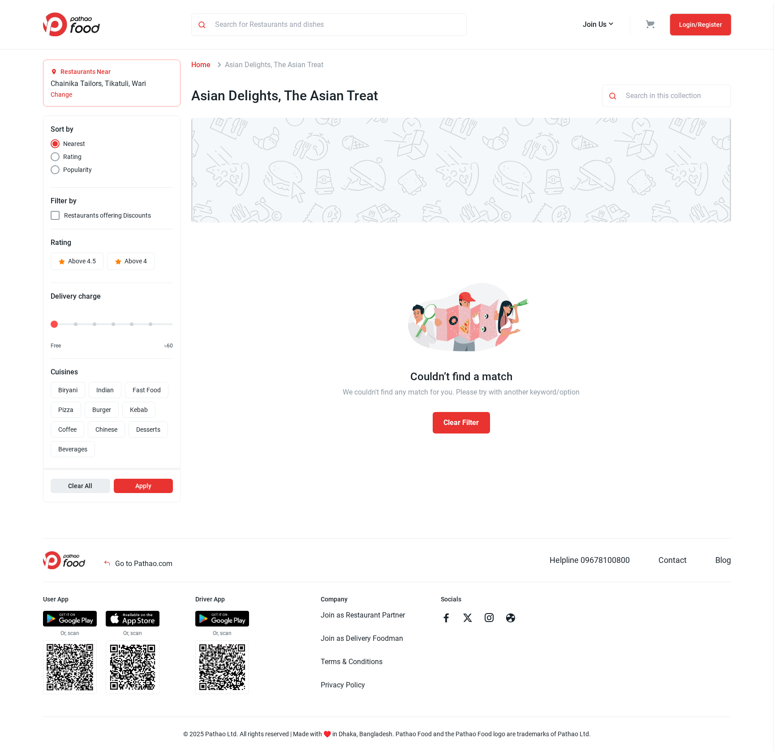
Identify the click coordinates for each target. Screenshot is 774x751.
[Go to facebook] (446, 619)
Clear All (80, 485)
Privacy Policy (343, 685)
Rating (72, 156)
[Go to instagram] (489, 619)
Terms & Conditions (352, 661)
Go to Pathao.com (142, 563)
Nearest (74, 143)
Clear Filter (461, 422)
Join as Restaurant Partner (363, 615)
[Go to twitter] (467, 619)
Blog (723, 560)
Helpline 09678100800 (590, 560)
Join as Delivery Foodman (362, 638)
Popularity (77, 169)
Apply (143, 485)
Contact (672, 560)
